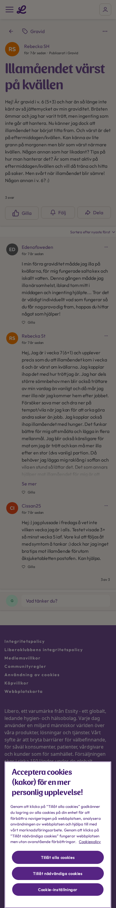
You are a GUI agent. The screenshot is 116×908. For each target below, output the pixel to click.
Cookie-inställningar (58, 889)
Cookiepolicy (90, 841)
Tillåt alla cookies (58, 857)
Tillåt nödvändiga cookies (57, 873)
